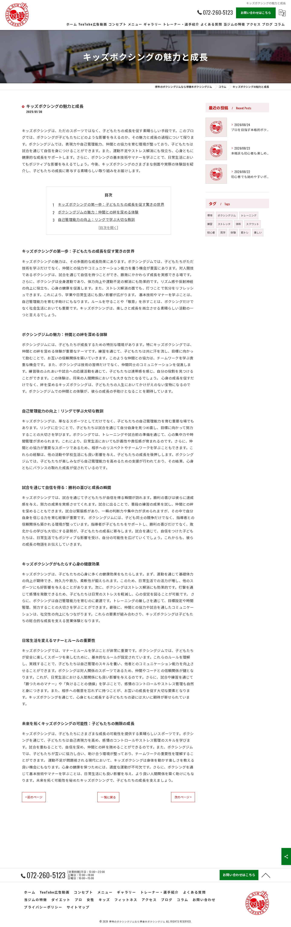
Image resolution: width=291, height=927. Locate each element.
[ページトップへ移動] (266, 875)
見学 (222, 232)
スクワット (252, 224)
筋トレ (245, 232)
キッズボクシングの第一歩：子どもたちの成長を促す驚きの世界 (111, 204)
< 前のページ (33, 797)
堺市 (209, 215)
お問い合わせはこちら (256, 12)
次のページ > (183, 797)
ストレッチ (224, 224)
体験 (233, 232)
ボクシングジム (227, 215)
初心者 (211, 232)
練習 (209, 224)
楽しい (258, 232)
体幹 (238, 224)
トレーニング (248, 215)
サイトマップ (78, 907)
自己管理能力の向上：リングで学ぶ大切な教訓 (96, 219)
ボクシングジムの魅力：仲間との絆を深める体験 (98, 212)
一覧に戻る (108, 797)
